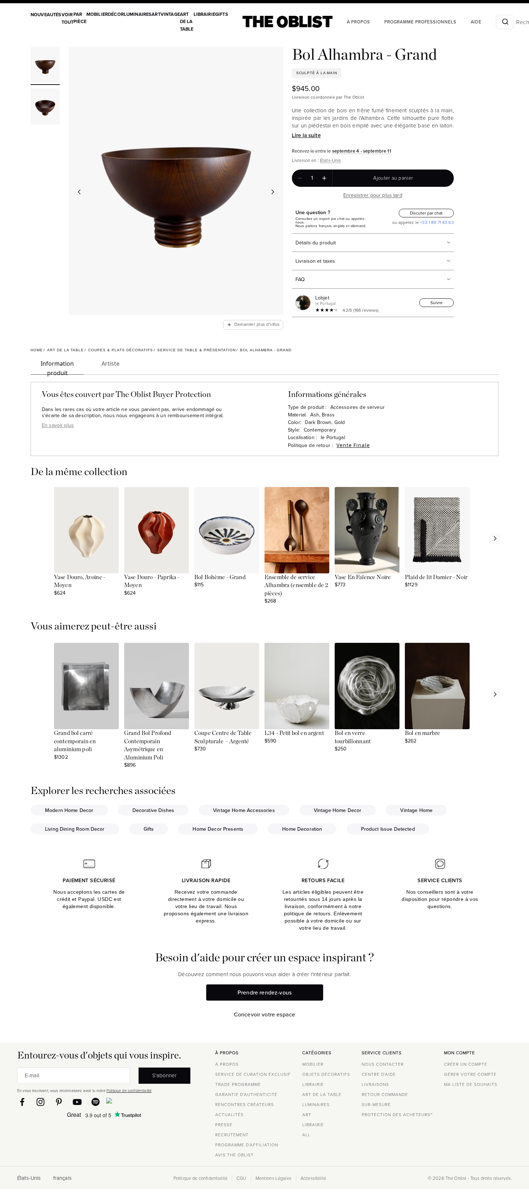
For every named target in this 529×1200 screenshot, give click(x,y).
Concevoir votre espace (264, 1014)
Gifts (221, 14)
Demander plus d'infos (253, 325)
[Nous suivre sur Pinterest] (59, 1102)
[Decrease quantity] (299, 178)
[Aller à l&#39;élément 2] (45, 108)
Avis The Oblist (234, 1155)
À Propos (358, 22)
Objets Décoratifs (326, 1074)
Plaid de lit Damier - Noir (436, 577)
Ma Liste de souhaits (470, 1084)
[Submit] (504, 22)
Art (156, 14)
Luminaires (138, 14)
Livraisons (375, 1084)
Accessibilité (313, 1178)
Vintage (170, 14)
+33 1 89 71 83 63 (436, 222)
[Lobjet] (304, 302)
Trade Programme (238, 1084)
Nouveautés (46, 14)
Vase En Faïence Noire (363, 577)
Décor (116, 14)
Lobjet (322, 297)
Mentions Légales (273, 1178)
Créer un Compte (465, 1064)
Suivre (436, 302)
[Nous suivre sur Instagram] (40, 1102)
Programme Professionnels (420, 22)
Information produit (57, 367)
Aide (476, 22)
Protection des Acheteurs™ (397, 1114)
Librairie (204, 14)
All (306, 1135)
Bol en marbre (422, 733)
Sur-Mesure (376, 1104)
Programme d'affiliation (246, 1145)
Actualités (229, 1114)
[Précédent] (79, 191)
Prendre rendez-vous (264, 992)
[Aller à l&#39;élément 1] (45, 66)
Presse (223, 1125)
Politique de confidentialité (129, 1090)
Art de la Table (187, 21)
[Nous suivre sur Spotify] (95, 1102)
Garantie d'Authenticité (246, 1094)
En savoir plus (58, 425)
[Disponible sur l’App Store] (140, 1102)
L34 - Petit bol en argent (294, 733)
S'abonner (164, 1075)
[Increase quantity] (324, 178)
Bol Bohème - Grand (220, 577)
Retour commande (385, 1094)
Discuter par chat (426, 213)
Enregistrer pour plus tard (372, 195)
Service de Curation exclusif (253, 1074)
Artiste (110, 363)
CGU (241, 1178)
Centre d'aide (379, 1074)
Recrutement (232, 1135)
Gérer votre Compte (470, 1074)
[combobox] (505, 22)
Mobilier (97, 14)
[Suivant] (273, 191)
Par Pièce (79, 18)
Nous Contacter (383, 1064)
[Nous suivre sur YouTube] (77, 1102)
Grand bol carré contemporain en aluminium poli (75, 741)
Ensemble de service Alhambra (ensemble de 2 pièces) (296, 585)
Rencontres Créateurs (244, 1104)
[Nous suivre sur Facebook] (22, 1102)
